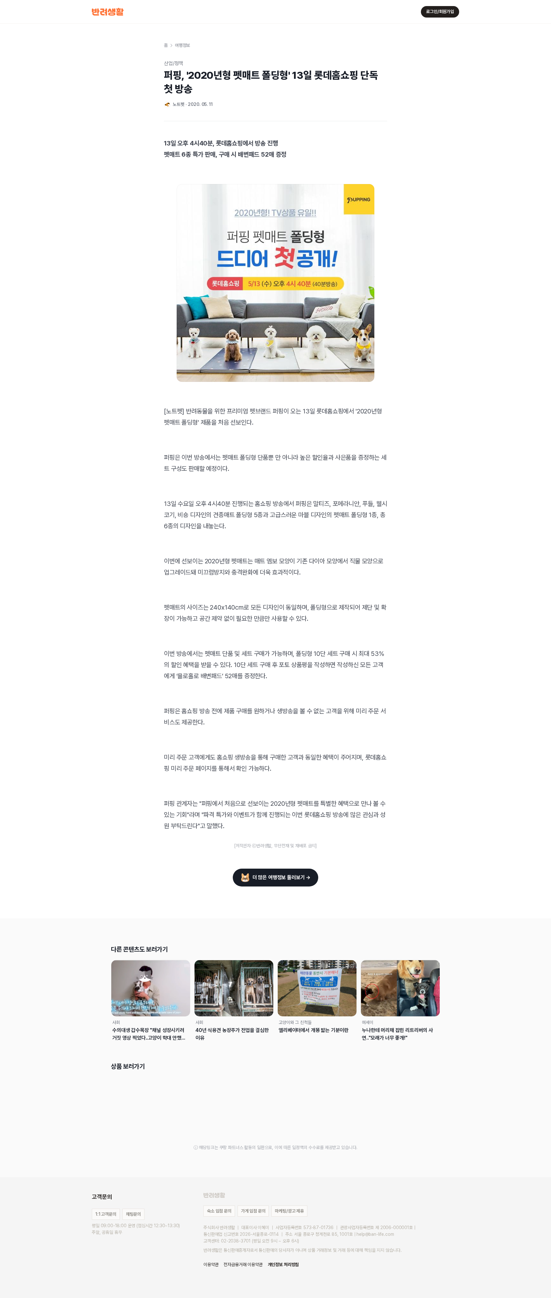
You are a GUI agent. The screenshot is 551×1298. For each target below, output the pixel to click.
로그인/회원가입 (440, 11)
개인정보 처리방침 (283, 1264)
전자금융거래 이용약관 (243, 1264)
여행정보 (182, 45)
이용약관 (210, 1264)
